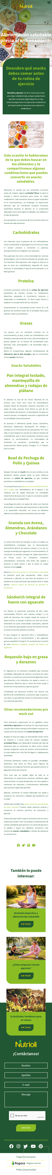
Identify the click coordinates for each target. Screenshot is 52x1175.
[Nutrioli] (26, 5)
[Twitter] (25, 1146)
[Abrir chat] (36, 1159)
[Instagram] (18, 1146)
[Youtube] (33, 1146)
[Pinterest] (41, 1146)
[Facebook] (11, 1146)
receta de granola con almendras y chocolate (29, 572)
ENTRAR (26, 924)
